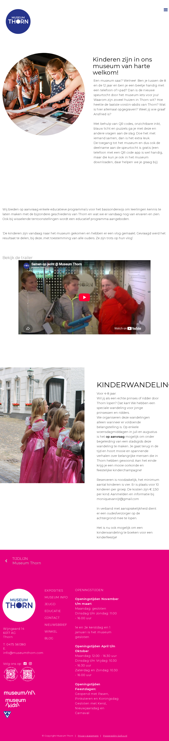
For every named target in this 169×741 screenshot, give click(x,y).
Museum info (56, 597)
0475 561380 (16, 644)
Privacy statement (88, 735)
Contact (52, 618)
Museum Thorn (26, 561)
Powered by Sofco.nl (115, 735)
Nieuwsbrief (56, 625)
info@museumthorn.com (23, 653)
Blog (49, 638)
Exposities (54, 590)
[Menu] (165, 9)
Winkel (51, 631)
